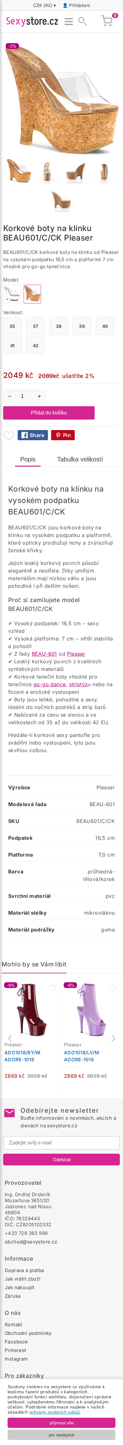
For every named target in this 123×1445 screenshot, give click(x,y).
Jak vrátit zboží (22, 1279)
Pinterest (15, 1350)
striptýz (78, 684)
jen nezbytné (61, 1434)
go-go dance (49, 684)
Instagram (16, 1359)
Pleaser (76, 654)
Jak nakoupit (20, 1287)
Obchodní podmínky (28, 1333)
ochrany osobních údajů (54, 1412)
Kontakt (13, 1325)
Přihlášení (79, 5)
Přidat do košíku (49, 412)
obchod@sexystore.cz (31, 1242)
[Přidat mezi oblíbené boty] (9, 435)
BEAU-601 (44, 654)
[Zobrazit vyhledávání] (81, 21)
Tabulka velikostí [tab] (80, 459)
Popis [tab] (28, 459)
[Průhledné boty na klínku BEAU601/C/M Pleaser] (11, 302)
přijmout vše (62, 1422)
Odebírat (62, 1159)
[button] (52, 988)
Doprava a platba (24, 1270)
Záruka (12, 1296)
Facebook (16, 1342)
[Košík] (106, 21)
